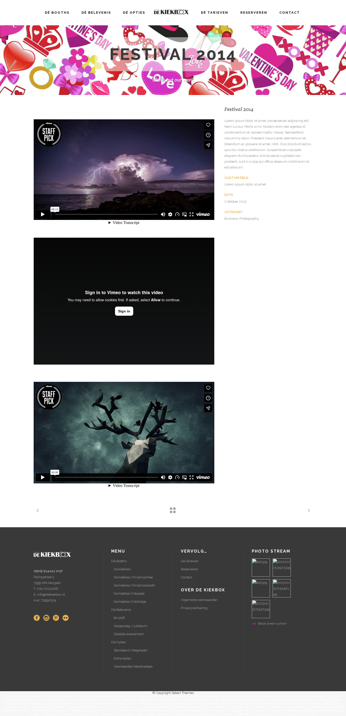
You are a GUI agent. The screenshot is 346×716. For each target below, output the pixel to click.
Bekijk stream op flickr (272, 623)
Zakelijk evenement (129, 634)
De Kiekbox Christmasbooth (134, 585)
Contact (186, 577)
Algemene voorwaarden (199, 600)
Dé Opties (118, 642)
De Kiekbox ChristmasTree (133, 577)
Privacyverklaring (194, 608)
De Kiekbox (122, 569)
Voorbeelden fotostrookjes (133, 666)
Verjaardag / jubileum (130, 626)
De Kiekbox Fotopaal (129, 593)
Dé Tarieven (190, 561)
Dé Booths (119, 561)
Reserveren (189, 569)
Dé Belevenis (121, 610)
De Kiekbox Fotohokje (130, 602)
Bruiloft (119, 618)
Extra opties (122, 658)
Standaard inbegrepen (131, 650)
